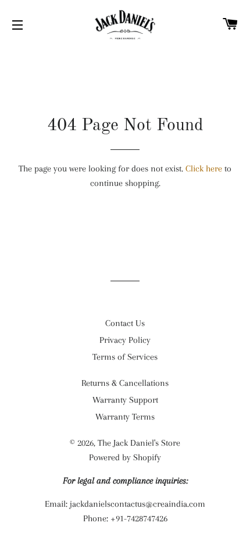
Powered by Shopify (125, 457)
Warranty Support (125, 400)
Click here (203, 168)
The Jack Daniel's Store (139, 443)
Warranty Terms (125, 416)
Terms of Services (125, 357)
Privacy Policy (125, 340)
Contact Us (125, 323)
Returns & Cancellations (125, 383)
